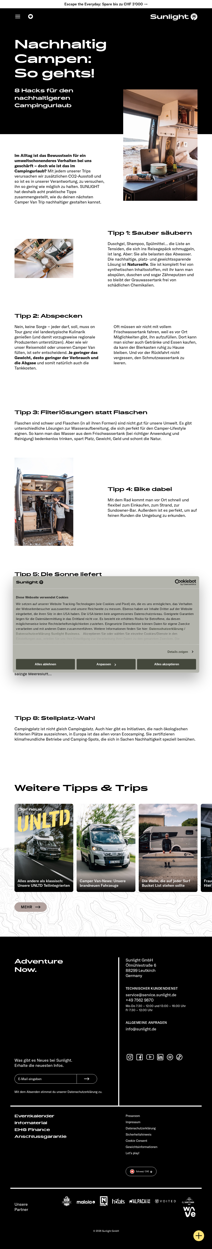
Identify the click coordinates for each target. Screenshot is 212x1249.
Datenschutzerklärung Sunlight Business (47, 633)
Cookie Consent (136, 1141)
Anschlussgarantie (40, 1136)
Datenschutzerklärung (166, 629)
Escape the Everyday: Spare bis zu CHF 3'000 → (106, 4)
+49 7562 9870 (140, 999)
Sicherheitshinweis (138, 1134)
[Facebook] (140, 1057)
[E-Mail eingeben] (45, 1082)
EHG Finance (32, 1129)
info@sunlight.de (141, 1028)
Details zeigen (177, 651)
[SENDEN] (87, 1079)
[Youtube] (150, 1057)
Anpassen (103, 664)
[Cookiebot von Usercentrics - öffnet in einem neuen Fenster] (178, 582)
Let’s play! (132, 1153)
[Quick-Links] (198, 1235)
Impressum (133, 1122)
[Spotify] (170, 1057)
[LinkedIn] (160, 1057)
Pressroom (133, 1116)
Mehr (26, 907)
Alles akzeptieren (166, 664)
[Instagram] (130, 1057)
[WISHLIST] (30, 16)
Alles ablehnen (45, 664)
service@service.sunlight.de (151, 994)
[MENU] (17, 16)
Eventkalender (34, 1116)
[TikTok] (179, 1057)
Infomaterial (30, 1122)
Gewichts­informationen (141, 1147)
